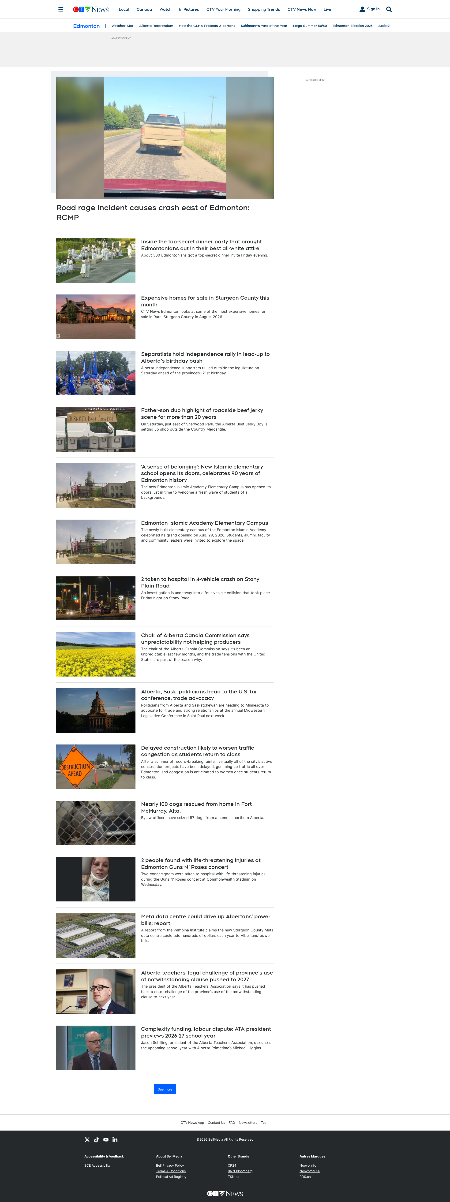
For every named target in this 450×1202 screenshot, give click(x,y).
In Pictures (189, 9)
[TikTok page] (96, 1139)
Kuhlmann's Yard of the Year (264, 26)
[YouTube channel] (106, 1139)
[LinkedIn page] (115, 1139)
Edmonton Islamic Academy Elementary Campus (204, 523)
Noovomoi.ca (310, 1171)
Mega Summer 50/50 (310, 26)
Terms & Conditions (171, 1171)
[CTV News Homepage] (91, 9)
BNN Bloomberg (240, 1171)
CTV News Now (302, 9)
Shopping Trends (264, 9)
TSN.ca (233, 1177)
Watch (166, 9)
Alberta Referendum (156, 26)
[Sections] (61, 9)
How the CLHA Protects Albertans (207, 26)
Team (265, 1122)
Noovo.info (308, 1165)
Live (327, 9)
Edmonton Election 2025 (353, 26)
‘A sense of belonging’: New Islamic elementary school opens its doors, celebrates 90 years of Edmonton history (202, 473)
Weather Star (123, 26)
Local (124, 9)
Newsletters (248, 1122)
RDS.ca (305, 1177)
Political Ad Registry (171, 1177)
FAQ (232, 1122)
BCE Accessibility (97, 1165)
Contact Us (216, 1122)
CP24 (232, 1165)
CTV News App (192, 1122)
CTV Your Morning (223, 9)
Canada (144, 9)
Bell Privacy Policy (170, 1165)
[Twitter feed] (87, 1139)
